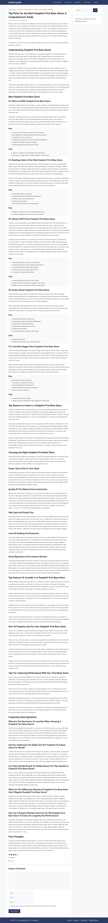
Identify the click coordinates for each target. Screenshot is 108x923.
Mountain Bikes (57, 2)
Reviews (14, 9)
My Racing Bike (15, 2)
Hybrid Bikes (77, 2)
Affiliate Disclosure (93, 920)
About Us (69, 920)
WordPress (35, 920)
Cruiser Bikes (87, 2)
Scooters (96, 2)
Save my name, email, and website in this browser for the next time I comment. (33, 906)
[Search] (95, 10)
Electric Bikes (67, 2)
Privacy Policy (84, 920)
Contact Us (76, 920)
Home (10, 9)
